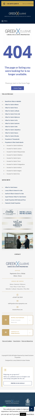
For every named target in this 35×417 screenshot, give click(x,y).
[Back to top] (31, 408)
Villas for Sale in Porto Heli (12, 114)
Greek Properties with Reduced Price (15, 200)
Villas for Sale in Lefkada (12, 111)
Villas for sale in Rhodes (12, 136)
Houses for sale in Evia (13, 174)
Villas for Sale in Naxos (11, 133)
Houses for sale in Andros (14, 167)
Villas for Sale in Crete (11, 126)
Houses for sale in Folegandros (16, 164)
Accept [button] (23, 414)
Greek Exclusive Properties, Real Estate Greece (17, 16)
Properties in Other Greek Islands (14, 142)
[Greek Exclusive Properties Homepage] (17, 13)
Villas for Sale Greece (11, 187)
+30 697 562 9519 (17, 297)
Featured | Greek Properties (12, 203)
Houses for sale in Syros (14, 158)
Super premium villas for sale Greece (15, 197)
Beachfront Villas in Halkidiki (13, 101)
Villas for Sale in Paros (11, 107)
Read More (30, 414)
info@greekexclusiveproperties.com (17, 303)
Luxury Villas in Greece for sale (13, 190)
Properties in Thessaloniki (12, 139)
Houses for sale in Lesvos (14, 148)
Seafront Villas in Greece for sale (14, 193)
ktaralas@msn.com (17, 309)
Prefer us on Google (17, 383)
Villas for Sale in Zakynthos (12, 130)
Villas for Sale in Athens (11, 104)
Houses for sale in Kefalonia (15, 145)
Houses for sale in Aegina (14, 170)
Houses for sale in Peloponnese (16, 152)
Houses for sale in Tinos (14, 161)
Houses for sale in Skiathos (14, 155)
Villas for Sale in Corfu (11, 120)
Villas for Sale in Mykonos (12, 117)
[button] (5, 21)
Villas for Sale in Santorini (12, 123)
